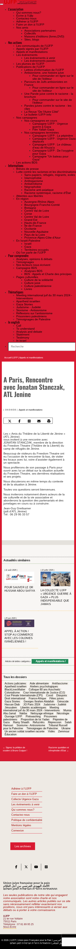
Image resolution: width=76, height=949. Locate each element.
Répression (54, 722)
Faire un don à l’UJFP (24, 794)
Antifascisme (59, 683)
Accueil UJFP (11, 357)
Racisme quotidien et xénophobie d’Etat (58, 749)
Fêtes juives (56, 698)
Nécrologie (63, 713)
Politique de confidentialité (26, 820)
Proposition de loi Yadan (35, 719)
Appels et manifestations (31, 357)
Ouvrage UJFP (13, 716)
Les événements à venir (25, 804)
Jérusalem (11, 707)
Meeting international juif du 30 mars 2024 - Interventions (31, 709)
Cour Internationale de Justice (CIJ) (44, 692)
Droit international (15, 698)
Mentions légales (21, 825)
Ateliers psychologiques (44, 686)
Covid (49, 695)
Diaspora (61, 695)
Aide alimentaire (39, 683)
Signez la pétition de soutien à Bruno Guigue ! (15, 749)
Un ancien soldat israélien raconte (24, 731)
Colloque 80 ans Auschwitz (44, 689)
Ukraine (65, 728)
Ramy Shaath (21, 722)
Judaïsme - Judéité (55, 704)
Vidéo (51, 731)
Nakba (23, 713)
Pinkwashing (33, 716)
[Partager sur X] (10, 421)
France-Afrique (37, 698)
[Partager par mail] (39, 421)
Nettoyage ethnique (42, 713)
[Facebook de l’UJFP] (16, 867)
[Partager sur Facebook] (19, 421)
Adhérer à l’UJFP (21, 788)
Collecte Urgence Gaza (25, 799)
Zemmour (63, 731)
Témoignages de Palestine (42, 728)
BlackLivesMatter (15, 689)
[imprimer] (48, 421)
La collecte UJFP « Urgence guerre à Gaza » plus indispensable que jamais (56, 597)
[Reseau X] (26, 867)
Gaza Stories (12, 701)
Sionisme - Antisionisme (31, 725)
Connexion (17, 830)
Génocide (63, 701)
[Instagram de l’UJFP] (46, 867)
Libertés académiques (33, 707)
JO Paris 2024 (31, 704)
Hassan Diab (12, 704)
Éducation (10, 734)
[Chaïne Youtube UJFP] (36, 867)
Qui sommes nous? (22, 809)
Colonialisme (12, 692)
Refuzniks (39, 722)
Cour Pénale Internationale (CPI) (24, 695)
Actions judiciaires (15, 683)
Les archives (23, 846)
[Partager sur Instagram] (29, 421)
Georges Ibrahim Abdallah (39, 701)
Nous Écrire (9, 927)
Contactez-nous (20, 814)
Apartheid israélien (15, 686)
